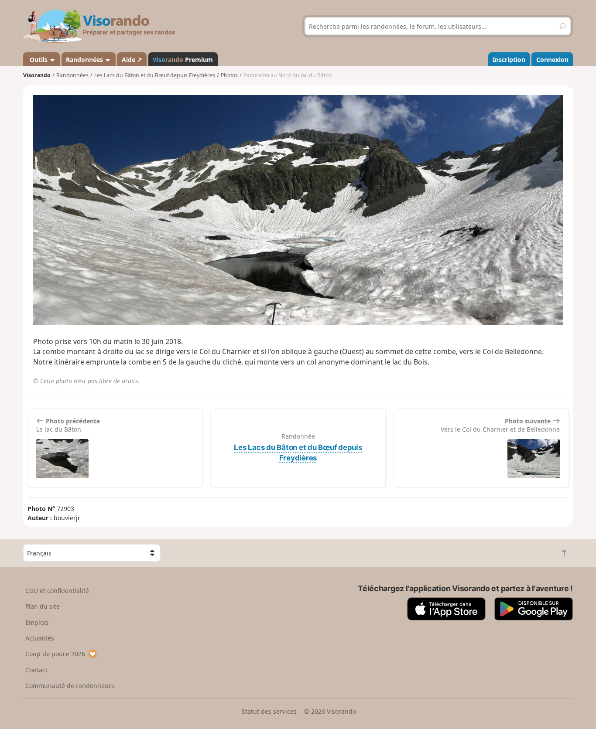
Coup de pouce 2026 (55, 654)
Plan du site (42, 606)
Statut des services (269, 711)
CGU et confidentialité (57, 590)
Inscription (509, 59)
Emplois (36, 622)
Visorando (37, 75)
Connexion (552, 59)
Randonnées (85, 59)
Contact (36, 670)
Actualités (39, 638)
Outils (38, 59)
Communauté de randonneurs (69, 685)
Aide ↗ (132, 59)
